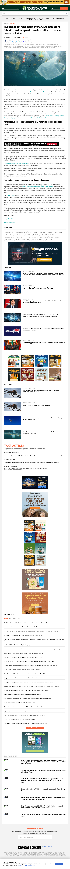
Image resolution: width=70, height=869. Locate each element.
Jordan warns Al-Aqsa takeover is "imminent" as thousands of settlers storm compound (27, 627)
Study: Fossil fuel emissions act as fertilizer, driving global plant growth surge (24, 715)
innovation (20, 46)
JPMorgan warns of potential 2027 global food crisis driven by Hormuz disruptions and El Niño (28, 682)
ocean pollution (58, 46)
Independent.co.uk (9, 222)
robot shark (36, 47)
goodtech (14, 46)
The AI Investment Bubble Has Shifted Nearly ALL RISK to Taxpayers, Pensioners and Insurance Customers (43, 798)
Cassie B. (31, 299)
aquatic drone (10, 195)
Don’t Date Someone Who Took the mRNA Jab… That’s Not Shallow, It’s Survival (25, 622)
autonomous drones (21, 44)
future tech (55, 44)
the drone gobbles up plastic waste (38, 92)
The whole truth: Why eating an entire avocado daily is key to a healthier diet (24, 674)
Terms (42, 852)
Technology (38, 19)
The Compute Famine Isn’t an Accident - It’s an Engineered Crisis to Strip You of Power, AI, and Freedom (32, 631)
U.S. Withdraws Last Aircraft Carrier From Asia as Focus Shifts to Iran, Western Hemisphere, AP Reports (31, 686)
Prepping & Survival (58, 18)
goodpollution (7, 46)
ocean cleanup (50, 46)
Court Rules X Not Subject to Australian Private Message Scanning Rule (23, 657)
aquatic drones (11, 44)
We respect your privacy (35, 840)
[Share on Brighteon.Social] (6, 41)
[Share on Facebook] (9, 41)
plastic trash (25, 47)
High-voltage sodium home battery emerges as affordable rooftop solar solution (25, 711)
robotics (42, 47)
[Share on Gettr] (27, 41)
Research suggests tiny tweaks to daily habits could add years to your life (23, 706)
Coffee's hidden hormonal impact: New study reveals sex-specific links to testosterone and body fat (30, 665)
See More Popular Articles (35, 727)
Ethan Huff (31, 285)
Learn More (49, 863)
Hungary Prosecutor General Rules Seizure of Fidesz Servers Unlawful (22, 678)
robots (46, 47)
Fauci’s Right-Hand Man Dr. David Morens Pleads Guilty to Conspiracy (22, 669)
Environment (11, 23)
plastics (31, 47)
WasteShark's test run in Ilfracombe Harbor (16, 163)
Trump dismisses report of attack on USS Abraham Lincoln (19, 702)
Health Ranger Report (10, 756)
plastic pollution (17, 47)
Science (29, 19)
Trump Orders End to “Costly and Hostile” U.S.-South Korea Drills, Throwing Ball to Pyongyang (29, 661)
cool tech (37, 44)
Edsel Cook (16, 37)
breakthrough (30, 44)
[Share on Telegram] (16, 41)
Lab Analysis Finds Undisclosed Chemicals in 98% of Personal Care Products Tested (26, 690)
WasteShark (52, 47)
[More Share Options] (31, 41)
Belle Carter (31, 271)
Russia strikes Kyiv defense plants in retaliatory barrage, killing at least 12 (23, 653)
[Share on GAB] (20, 41)
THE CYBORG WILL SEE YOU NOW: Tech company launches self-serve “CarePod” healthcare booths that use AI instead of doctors (42, 315)
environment (48, 44)
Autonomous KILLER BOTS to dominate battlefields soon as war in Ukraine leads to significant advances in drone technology (44, 404)
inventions (32, 46)
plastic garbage (8, 47)
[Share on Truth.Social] (23, 41)
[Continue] (50, 837)
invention (26, 46)
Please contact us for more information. (13, 469)
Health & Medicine (31, 18)
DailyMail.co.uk (8, 219)
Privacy (38, 852)
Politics (13, 18)
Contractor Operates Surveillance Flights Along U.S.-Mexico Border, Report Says (25, 723)
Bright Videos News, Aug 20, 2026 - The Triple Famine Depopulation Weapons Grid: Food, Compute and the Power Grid (42, 807)
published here (31, 856)
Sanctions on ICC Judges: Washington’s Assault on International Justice (23, 635)
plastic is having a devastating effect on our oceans (37, 186)
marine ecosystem (40, 46)
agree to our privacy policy (26, 865)
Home (6, 18)
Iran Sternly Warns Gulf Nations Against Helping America (19, 645)
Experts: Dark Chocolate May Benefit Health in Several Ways (20, 719)
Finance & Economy (44, 18)
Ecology (42, 44)
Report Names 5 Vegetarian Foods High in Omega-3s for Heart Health (22, 694)
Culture (20, 18)
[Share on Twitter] (13, 41)
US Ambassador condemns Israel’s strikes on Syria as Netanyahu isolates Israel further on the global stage (32, 649)
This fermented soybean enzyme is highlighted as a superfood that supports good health (27, 698)
